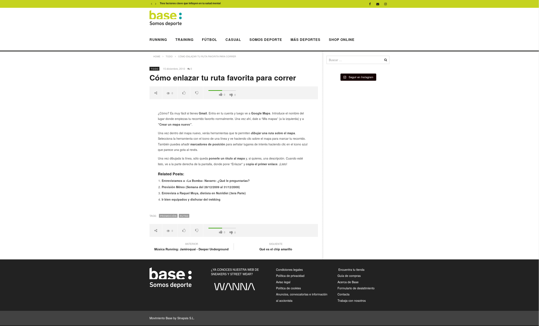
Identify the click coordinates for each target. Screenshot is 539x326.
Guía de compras (349, 276)
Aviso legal (283, 282)
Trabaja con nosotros (352, 300)
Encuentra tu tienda (351, 269)
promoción (168, 215)
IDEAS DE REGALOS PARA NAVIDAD (182, 4)
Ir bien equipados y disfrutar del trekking (191, 199)
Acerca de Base (348, 282)
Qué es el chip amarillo (275, 247)
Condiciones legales (289, 269)
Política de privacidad (290, 276)
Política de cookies (288, 288)
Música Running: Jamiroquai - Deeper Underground (191, 247)
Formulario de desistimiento (356, 288)
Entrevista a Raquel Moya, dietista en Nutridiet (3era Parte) (204, 193)
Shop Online (342, 39)
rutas (184, 215)
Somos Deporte (265, 39)
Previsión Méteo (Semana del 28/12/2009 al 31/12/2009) (201, 187)
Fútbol (209, 39)
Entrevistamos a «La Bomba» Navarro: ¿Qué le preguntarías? (206, 180)
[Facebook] (370, 4)
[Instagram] (386, 4)
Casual (233, 39)
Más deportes (305, 39)
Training (184, 39)
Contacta (344, 294)
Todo (155, 68)
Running (158, 39)
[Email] (378, 4)
